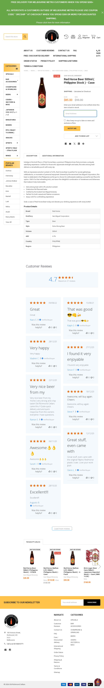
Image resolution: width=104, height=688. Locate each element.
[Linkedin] (79, 144)
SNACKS (9, 138)
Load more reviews (62, 528)
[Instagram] (10, 650)
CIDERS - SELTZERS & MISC (10, 102)
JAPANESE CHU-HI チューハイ (11, 112)
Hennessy (9, 176)
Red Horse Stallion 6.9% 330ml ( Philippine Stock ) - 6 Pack (72, 571)
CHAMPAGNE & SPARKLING (11, 88)
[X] (74, 144)
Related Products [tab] (33, 542)
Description (31, 156)
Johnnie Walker (11, 181)
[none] (42, 93)
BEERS (8, 94)
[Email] (70, 144)
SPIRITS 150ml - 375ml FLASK (11, 149)
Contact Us (64, 51)
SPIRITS (9, 143)
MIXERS (9, 125)
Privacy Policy (48, 61)
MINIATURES (11, 120)
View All (9, 222)
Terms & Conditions (33, 66)
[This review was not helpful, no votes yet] (54, 327)
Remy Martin (10, 217)
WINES (8, 156)
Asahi (8, 212)
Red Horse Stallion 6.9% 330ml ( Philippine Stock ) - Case (51, 571)
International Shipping (64, 56)
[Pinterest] (83, 144)
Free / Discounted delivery (36, 56)
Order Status (30, 61)
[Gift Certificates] (73, 37)
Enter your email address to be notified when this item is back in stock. (81, 106)
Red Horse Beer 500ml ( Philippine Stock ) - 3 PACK (30, 570)
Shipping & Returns (68, 61)
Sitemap (57, 672)
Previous (24, 567)
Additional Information (53, 156)
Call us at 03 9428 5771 (15, 644)
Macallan (9, 186)
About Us (28, 51)
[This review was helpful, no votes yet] (49, 327)
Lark (7, 201)
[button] (82, 136)
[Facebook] (66, 144)
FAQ (75, 51)
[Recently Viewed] (67, 37)
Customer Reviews (45, 51)
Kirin (7, 191)
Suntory (8, 171)
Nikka (8, 207)
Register (86, 38)
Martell (8, 196)
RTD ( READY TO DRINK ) (10, 131)
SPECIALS (9, 74)
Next (99, 567)
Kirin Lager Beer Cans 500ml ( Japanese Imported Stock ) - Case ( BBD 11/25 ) (92, 572)
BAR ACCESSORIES (11, 80)
